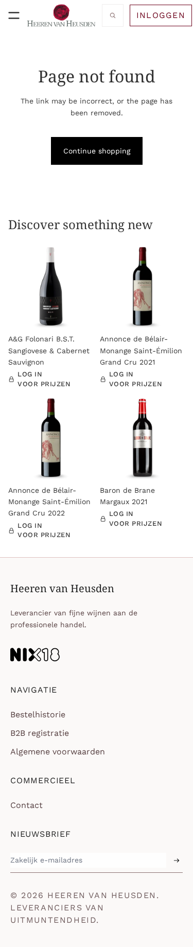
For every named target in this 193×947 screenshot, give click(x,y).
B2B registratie (39, 733)
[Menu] (14, 15)
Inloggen (160, 15)
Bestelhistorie (37, 714)
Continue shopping (96, 151)
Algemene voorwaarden (57, 751)
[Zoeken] (113, 15)
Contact (26, 805)
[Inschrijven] (176, 860)
